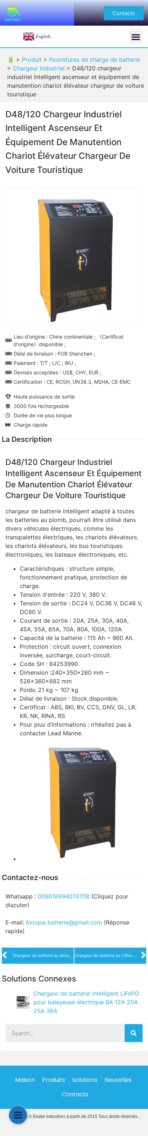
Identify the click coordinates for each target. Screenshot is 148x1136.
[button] (124, 13)
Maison (25, 1080)
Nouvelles (118, 1080)
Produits (53, 1080)
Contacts (75, 1094)
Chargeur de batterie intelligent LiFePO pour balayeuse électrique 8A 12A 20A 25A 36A (86, 1002)
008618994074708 (63, 896)
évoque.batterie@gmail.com (64, 922)
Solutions (84, 1080)
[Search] (134, 1033)
